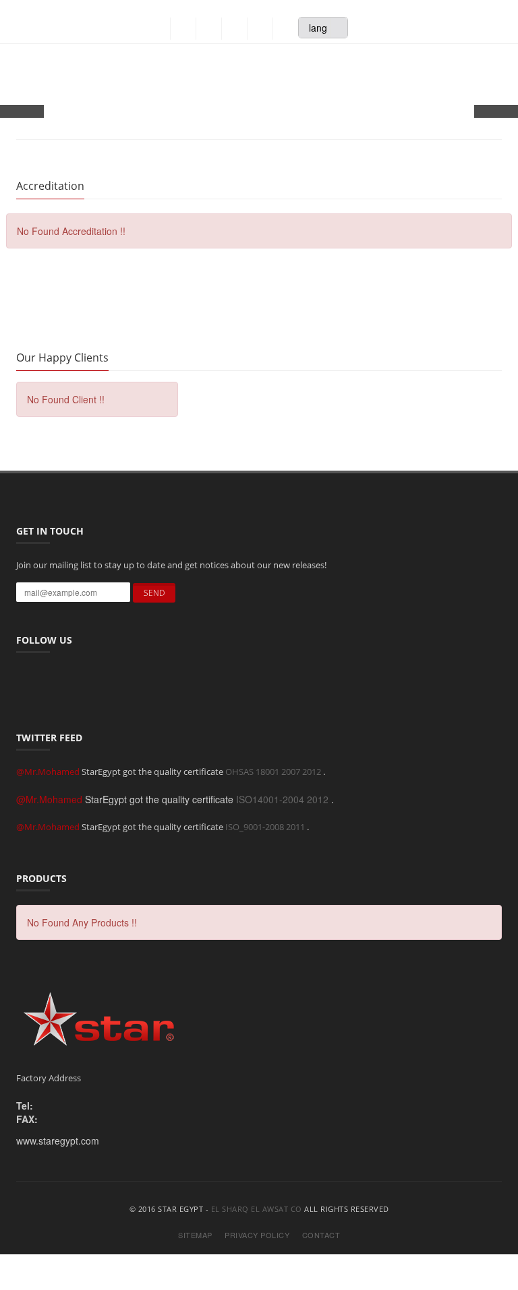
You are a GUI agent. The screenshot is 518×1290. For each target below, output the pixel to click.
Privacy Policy (257, 1235)
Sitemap (195, 1235)
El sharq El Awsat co (256, 1209)
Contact (321, 1235)
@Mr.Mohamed (49, 772)
